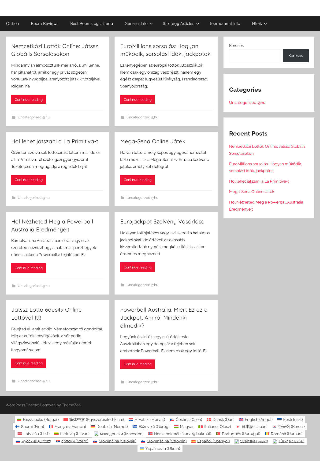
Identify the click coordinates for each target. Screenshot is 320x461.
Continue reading (29, 100)
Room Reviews (44, 23)
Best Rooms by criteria (91, 23)
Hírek (257, 23)
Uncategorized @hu (34, 117)
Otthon (12, 23)
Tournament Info (224, 23)
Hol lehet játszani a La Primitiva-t (54, 141)
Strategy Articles (178, 23)
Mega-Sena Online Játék (152, 141)
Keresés (236, 45)
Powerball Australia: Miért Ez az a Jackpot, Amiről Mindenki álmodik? (164, 317)
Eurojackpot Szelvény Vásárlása (162, 221)
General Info (136, 23)
